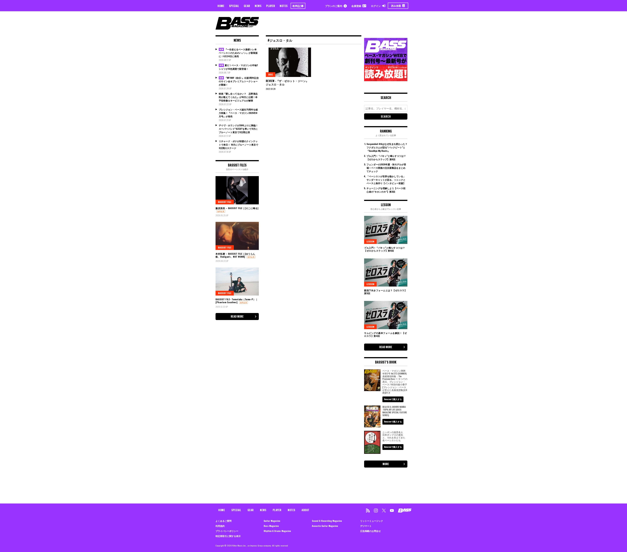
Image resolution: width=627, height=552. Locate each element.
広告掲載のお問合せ (370, 531)
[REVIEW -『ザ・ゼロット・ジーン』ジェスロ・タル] (288, 62)
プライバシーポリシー (227, 531)
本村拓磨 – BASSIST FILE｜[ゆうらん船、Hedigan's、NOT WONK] (235, 255)
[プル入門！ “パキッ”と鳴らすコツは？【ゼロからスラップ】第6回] (385, 230)
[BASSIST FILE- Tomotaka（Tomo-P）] (237, 281)
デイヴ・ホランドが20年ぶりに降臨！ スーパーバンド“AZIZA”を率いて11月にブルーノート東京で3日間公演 (238, 129)
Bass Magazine (271, 525)
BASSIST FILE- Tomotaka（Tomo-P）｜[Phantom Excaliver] (237, 300)
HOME (220, 6)
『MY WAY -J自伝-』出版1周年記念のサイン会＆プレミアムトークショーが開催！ (239, 81)
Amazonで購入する (393, 399)
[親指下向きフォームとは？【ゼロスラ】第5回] (385, 272)
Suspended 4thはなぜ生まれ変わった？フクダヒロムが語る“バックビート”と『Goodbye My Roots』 (387, 147)
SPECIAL (234, 6)
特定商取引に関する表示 (228, 536)
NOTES (284, 6)
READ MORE (237, 316)
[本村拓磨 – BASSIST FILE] (237, 236)
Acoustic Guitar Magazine (325, 525)
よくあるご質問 (224, 520)
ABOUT (305, 510)
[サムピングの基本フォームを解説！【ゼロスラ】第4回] (385, 315)
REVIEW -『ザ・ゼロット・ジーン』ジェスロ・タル (287, 82)
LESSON (370, 241)
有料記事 (298, 6)
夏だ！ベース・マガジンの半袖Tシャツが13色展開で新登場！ (238, 66)
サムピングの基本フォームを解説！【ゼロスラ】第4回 (385, 334)
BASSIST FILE (224, 202)
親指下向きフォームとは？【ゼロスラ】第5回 (385, 291)
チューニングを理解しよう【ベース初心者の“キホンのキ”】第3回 (386, 189)
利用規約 (220, 525)
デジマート (366, 525)
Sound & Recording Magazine (327, 520)
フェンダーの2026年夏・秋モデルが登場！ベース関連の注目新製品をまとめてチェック (386, 168)
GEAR (247, 6)
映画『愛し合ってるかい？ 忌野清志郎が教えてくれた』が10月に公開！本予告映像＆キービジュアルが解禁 (238, 97)
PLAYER (270, 6)
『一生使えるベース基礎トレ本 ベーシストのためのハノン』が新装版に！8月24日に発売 (238, 53)
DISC (270, 74)
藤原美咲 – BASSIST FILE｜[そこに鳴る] (237, 208)
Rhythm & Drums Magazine (277, 531)
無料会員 (220, 211)
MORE (386, 464)
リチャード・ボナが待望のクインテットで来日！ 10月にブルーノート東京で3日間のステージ (238, 144)
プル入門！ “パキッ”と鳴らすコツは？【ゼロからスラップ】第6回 (386, 157)
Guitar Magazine (272, 520)
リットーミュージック (371, 520)
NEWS (258, 6)
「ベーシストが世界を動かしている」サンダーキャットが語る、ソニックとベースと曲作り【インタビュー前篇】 (386, 179)
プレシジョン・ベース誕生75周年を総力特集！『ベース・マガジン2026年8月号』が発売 (238, 113)
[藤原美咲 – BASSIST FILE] (237, 190)
